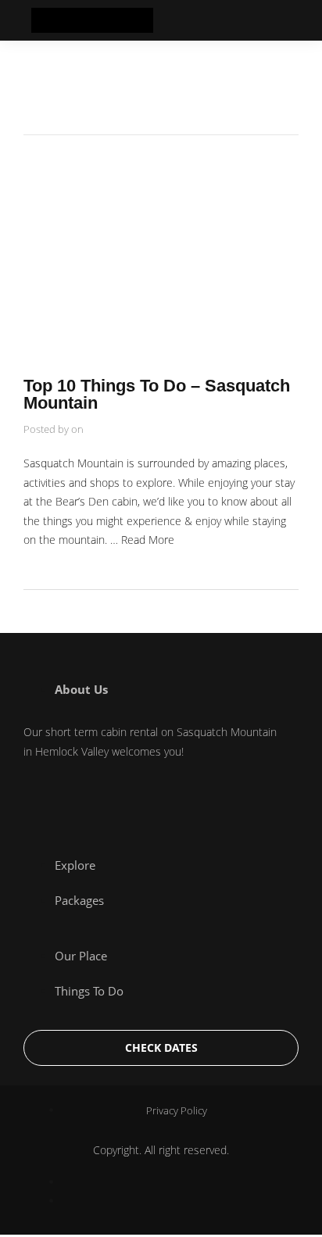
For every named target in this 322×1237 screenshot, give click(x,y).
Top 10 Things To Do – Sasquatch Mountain (156, 394)
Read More (147, 539)
